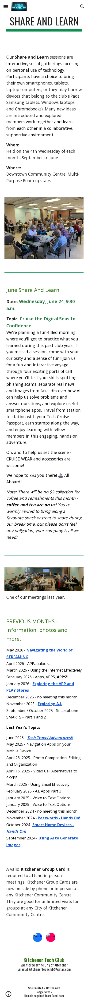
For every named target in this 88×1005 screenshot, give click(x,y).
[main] (44, 23)
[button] (5, 6)
